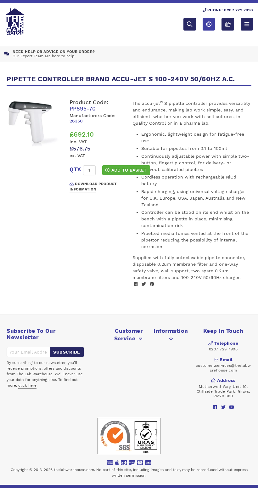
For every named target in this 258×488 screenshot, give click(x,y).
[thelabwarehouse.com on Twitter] (223, 407)
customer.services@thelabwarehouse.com (223, 367)
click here (27, 385)
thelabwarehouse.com (74, 470)
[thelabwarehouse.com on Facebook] (215, 407)
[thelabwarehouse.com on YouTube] (231, 407)
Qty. (75, 169)
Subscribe (66, 352)
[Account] (209, 24)
